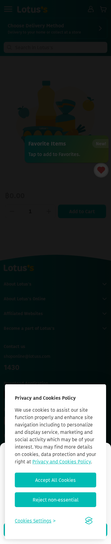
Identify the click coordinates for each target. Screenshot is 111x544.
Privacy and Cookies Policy (61, 461)
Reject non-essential (56, 500)
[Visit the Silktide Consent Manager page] (88, 520)
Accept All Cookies (55, 480)
